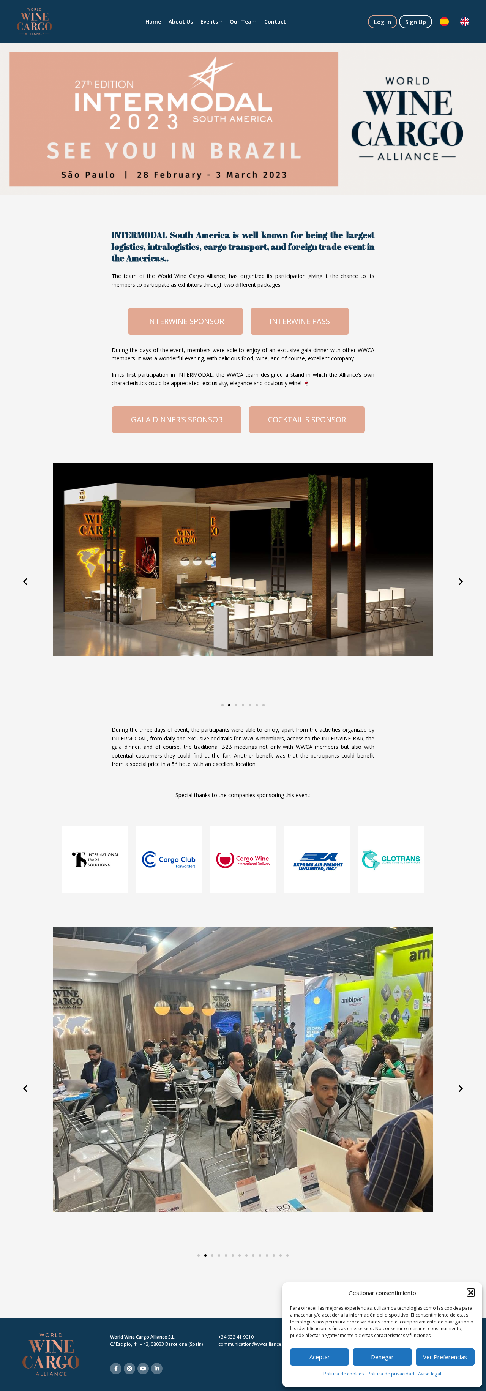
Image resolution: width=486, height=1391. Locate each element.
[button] (471, 1292)
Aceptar (319, 1357)
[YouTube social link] (143, 1368)
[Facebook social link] (116, 1368)
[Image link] (50, 1353)
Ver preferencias (445, 1357)
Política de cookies (343, 1373)
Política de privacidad (391, 1373)
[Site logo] (34, 21)
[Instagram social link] (129, 1368)
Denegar (382, 1357)
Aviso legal (429, 1373)
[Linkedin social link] (157, 1368)
